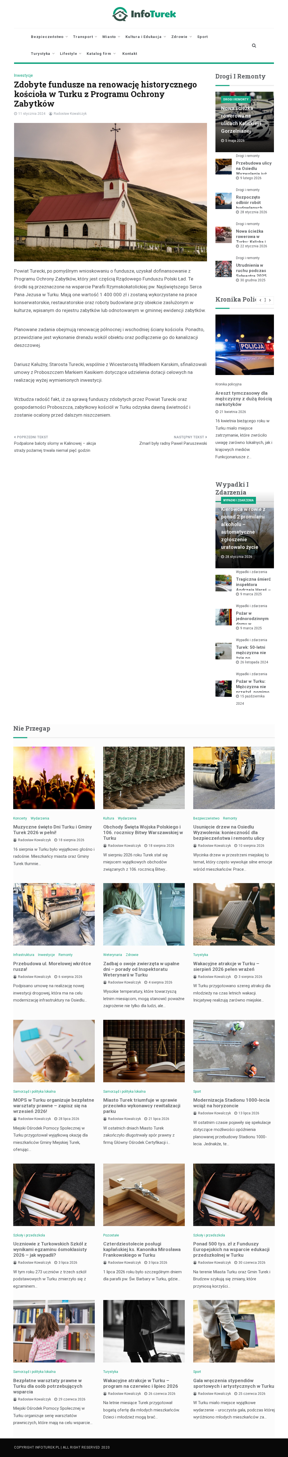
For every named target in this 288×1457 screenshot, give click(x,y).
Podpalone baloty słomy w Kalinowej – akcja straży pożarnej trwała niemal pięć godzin (55, 447)
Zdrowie (179, 37)
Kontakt (129, 53)
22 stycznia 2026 (253, 246)
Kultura (108, 818)
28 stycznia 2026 (253, 212)
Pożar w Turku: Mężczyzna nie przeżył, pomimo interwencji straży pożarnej (253, 692)
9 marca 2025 (251, 594)
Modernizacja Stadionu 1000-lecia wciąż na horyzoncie (231, 1102)
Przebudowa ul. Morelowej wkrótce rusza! (52, 966)
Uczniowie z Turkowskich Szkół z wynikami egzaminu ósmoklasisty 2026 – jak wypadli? (50, 1249)
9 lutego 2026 (251, 178)
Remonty (230, 818)
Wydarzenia (40, 818)
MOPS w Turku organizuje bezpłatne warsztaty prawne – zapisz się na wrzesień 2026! (53, 1105)
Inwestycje (23, 75)
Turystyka (40, 53)
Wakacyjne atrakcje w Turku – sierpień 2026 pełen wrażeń (226, 966)
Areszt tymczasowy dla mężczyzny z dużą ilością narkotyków (243, 398)
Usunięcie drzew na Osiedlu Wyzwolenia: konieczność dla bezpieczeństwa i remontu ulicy (228, 832)
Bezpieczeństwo (47, 37)
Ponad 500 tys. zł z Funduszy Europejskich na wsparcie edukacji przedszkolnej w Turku (231, 1249)
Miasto (109, 37)
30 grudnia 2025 (253, 280)
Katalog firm (99, 53)
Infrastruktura (23, 955)
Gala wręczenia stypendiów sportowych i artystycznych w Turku (233, 1383)
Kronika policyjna (228, 384)
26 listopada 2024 (254, 662)
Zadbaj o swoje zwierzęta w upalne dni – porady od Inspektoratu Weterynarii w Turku (141, 969)
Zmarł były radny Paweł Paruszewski (173, 443)
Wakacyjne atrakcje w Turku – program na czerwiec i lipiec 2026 (140, 1383)
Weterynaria (112, 955)
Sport (202, 37)
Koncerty (20, 818)
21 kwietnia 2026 (233, 412)
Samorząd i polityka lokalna (34, 1092)
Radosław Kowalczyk (70, 114)
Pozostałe (111, 1235)
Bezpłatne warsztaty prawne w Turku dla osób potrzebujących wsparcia (47, 1386)
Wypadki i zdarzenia (238, 500)
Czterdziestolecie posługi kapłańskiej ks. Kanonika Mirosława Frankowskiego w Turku (142, 1249)
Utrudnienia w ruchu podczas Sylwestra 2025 (251, 271)
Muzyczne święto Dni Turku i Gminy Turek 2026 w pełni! (52, 829)
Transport (83, 37)
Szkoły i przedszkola (29, 1235)
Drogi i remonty (235, 99)
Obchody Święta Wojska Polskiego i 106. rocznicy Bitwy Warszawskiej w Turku (143, 832)
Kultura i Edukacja (143, 37)
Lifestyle (68, 53)
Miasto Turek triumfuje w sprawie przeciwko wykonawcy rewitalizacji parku (141, 1105)
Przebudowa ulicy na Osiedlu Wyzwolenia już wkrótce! (254, 171)
